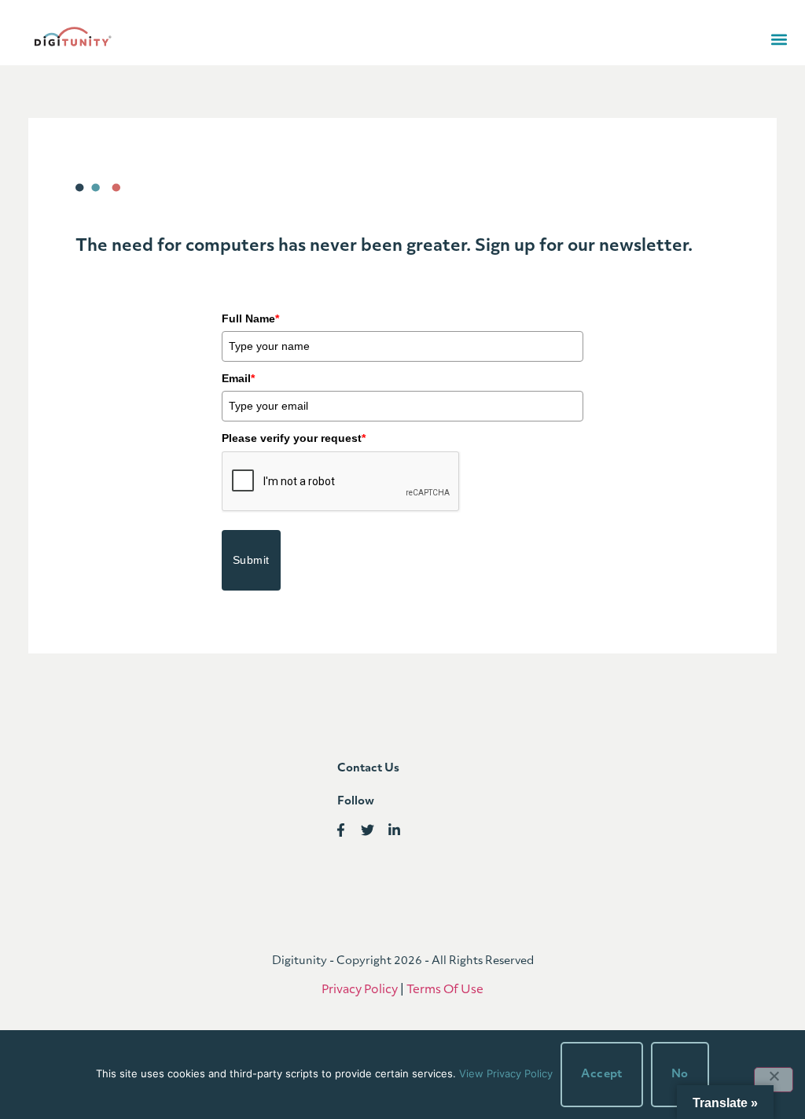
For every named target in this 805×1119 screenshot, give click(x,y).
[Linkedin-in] (394, 831)
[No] (773, 1079)
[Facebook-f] (341, 831)
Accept (602, 1074)
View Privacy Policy (506, 1073)
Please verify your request (294, 438)
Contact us (368, 769)
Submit (251, 560)
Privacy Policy (360, 990)
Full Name (250, 318)
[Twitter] (367, 831)
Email (238, 378)
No (680, 1074)
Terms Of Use (444, 990)
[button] (779, 40)
